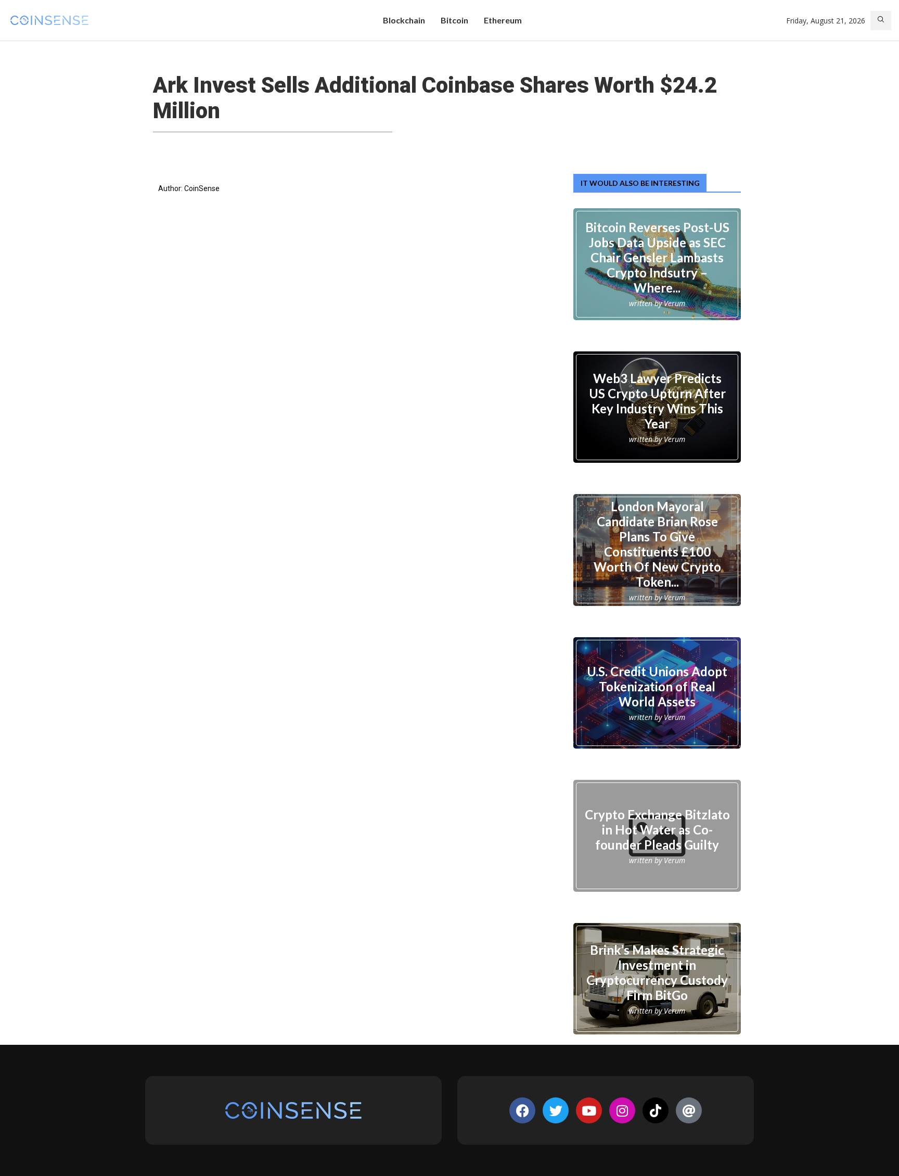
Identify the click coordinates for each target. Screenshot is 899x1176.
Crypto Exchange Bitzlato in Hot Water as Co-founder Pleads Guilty (657, 829)
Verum (674, 303)
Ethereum (503, 20)
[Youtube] (589, 1110)
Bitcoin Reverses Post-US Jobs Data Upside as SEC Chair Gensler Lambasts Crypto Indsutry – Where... (657, 257)
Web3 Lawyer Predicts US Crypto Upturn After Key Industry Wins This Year (657, 400)
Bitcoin (454, 20)
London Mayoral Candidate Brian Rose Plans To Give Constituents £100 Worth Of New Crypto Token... (657, 543)
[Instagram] (622, 1110)
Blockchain (404, 20)
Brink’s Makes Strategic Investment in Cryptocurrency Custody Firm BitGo (657, 972)
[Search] (880, 20)
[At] (689, 1110)
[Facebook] (522, 1110)
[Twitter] (556, 1110)
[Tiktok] (656, 1110)
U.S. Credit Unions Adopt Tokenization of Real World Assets (657, 686)
